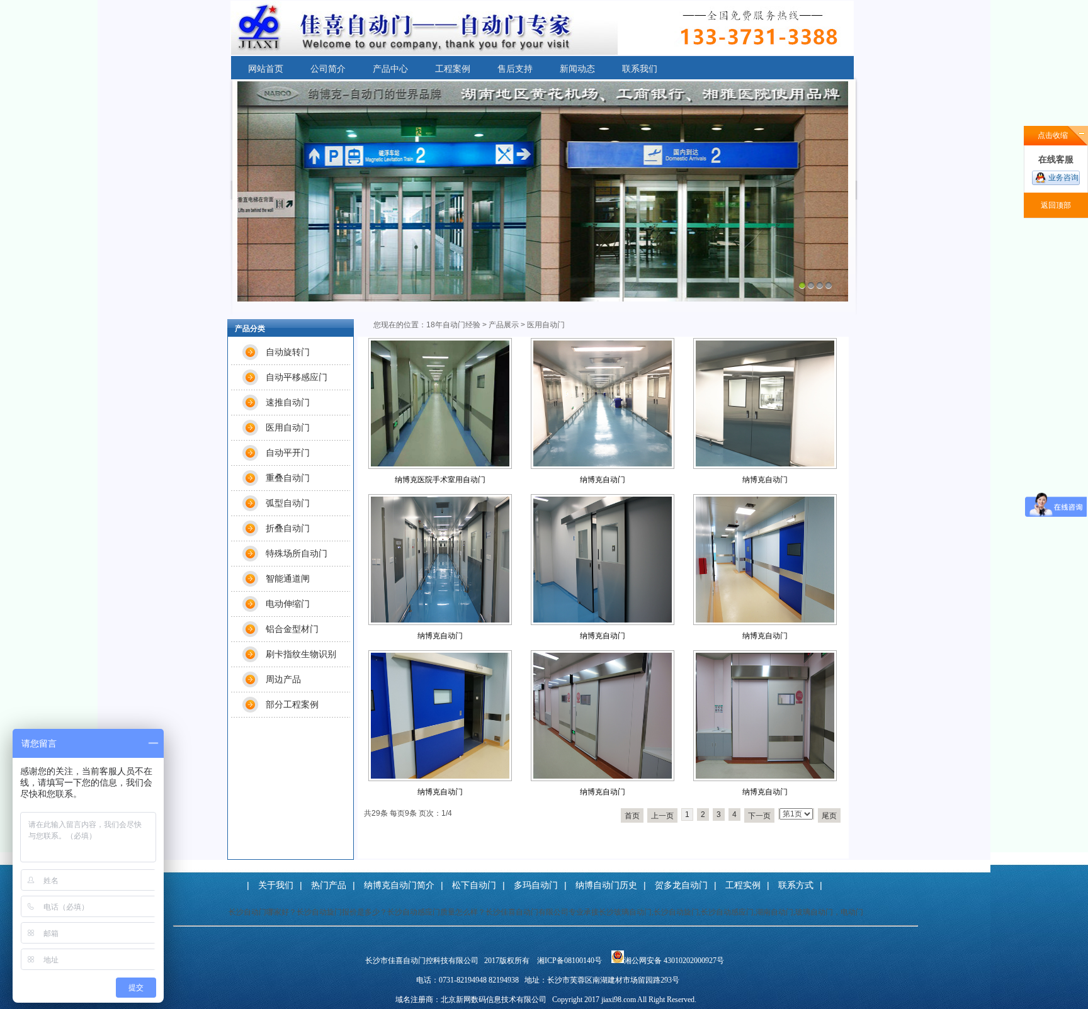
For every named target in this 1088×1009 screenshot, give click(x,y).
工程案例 (452, 69)
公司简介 (328, 69)
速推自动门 (288, 402)
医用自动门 (288, 427)
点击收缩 (1053, 135)
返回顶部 (1056, 205)
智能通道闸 (288, 578)
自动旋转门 (288, 352)
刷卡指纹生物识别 (301, 654)
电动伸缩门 (288, 604)
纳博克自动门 (602, 479)
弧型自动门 (288, 503)
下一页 (759, 815)
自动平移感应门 (296, 377)
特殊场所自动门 (296, 553)
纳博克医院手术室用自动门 (440, 479)
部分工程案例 (292, 704)
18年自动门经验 (453, 324)
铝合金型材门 (292, 629)
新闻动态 (577, 69)
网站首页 (265, 69)
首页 (632, 815)
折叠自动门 (288, 528)
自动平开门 (288, 453)
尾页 (829, 815)
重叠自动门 (288, 478)
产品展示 (504, 324)
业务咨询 (1063, 177)
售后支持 (515, 69)
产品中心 (390, 69)
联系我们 (639, 69)
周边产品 (283, 679)
